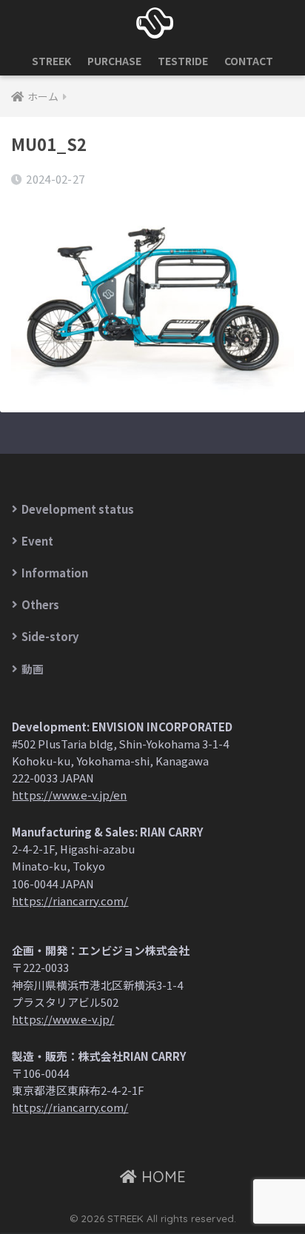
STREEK (51, 60)
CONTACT (248, 60)
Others (40, 604)
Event (37, 541)
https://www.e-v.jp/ (63, 1019)
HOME (161, 1176)
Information (54, 572)
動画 (32, 669)
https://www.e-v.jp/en (69, 794)
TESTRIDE (183, 60)
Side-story (50, 636)
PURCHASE (114, 60)
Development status (77, 509)
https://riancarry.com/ (70, 900)
